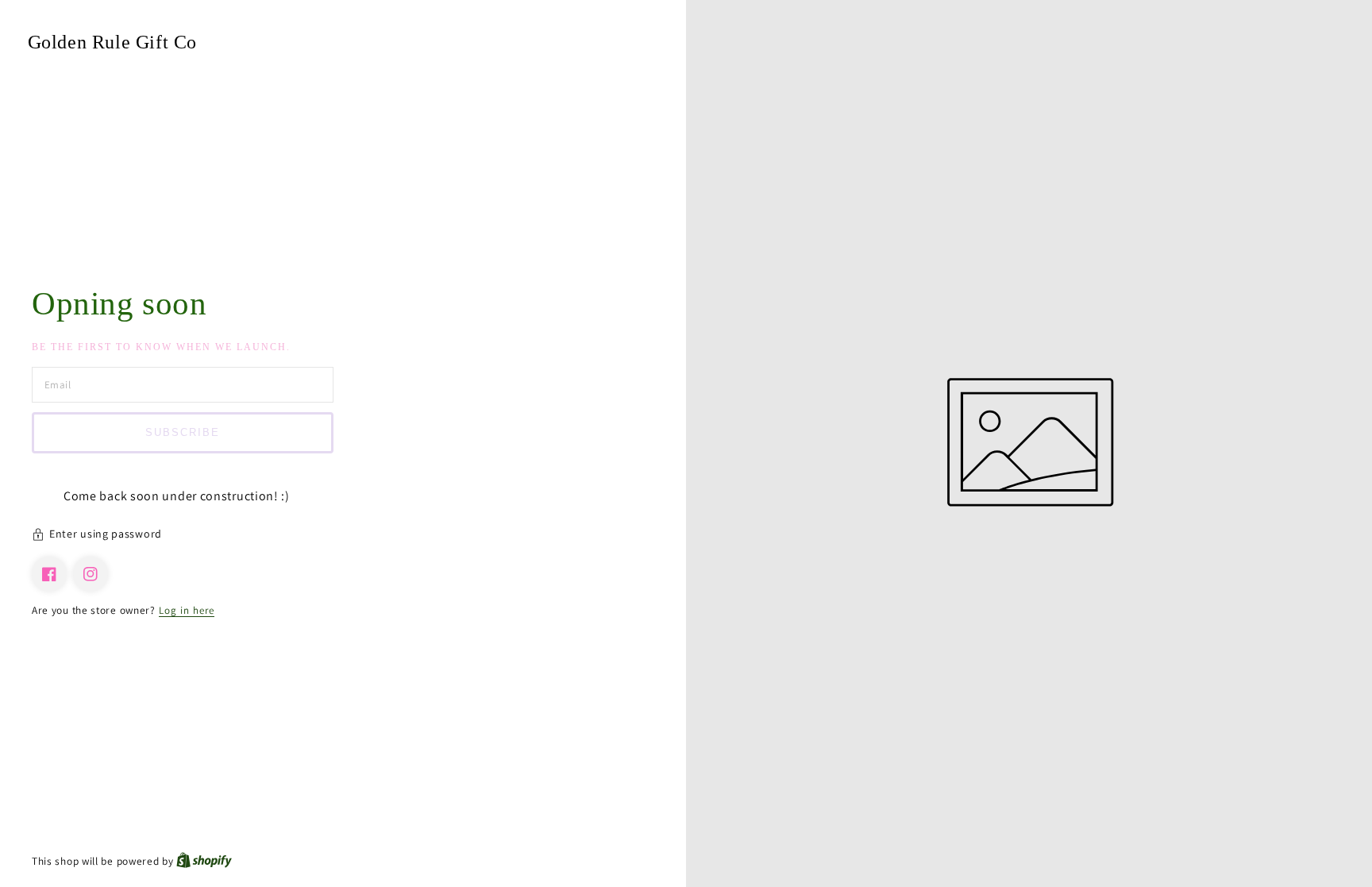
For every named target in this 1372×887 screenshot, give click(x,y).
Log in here (186, 610)
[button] (343, 536)
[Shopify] (204, 861)
